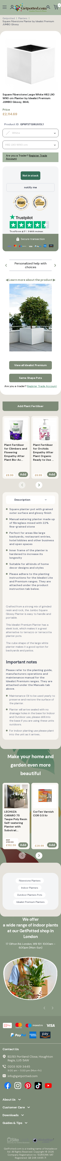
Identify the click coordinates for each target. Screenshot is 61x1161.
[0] (56, 7)
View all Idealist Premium (30, 365)
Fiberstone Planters (29, 880)
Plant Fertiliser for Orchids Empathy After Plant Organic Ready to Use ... (43, 452)
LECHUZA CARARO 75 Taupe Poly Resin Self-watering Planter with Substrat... (15, 821)
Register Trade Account (42, 386)
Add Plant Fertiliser (30, 406)
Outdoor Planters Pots (29, 894)
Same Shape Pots (30, 378)
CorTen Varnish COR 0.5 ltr (43, 813)
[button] (6, 265)
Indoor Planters (29, 887)
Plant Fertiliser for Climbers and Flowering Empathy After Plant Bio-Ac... (15, 452)
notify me (30, 187)
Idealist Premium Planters (30, 901)
